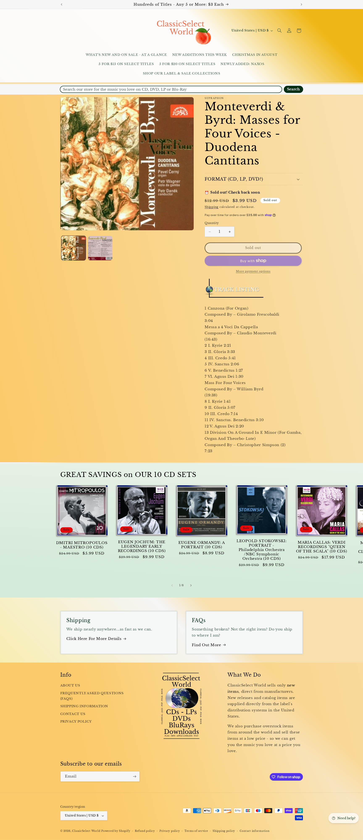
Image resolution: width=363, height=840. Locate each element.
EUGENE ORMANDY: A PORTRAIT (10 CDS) (201, 544)
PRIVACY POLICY (76, 721)
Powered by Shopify (115, 831)
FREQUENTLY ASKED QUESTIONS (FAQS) (92, 696)
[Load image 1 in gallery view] (73, 248)
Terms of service (196, 831)
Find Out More (206, 645)
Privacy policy (169, 831)
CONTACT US (72, 714)
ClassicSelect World (86, 831)
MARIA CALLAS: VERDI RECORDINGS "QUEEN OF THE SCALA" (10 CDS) (321, 546)
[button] (279, 30)
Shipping (211, 206)
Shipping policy (224, 831)
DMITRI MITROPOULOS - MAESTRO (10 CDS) (82, 545)
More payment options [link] (253, 271)
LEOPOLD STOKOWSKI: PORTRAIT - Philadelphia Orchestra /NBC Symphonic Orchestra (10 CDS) (262, 550)
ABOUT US (70, 685)
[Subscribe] (134, 776)
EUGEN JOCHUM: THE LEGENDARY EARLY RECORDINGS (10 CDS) (142, 546)
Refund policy (145, 831)
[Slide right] (191, 585)
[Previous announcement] (61, 4)
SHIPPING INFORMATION (84, 706)
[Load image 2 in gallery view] (100, 248)
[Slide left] (172, 585)
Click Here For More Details (94, 639)
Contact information (255, 831)
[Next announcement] (301, 4)
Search (293, 89)
